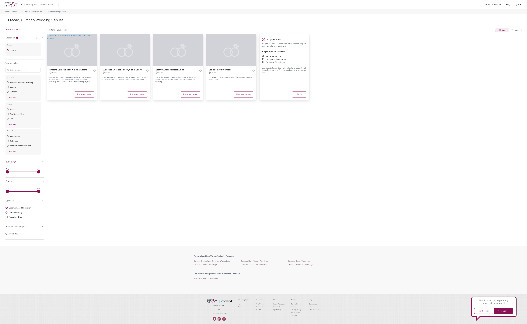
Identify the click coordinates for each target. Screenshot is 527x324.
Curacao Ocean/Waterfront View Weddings (212, 261)
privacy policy (213, 310)
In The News (278, 307)
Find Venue (260, 304)
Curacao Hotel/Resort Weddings (254, 261)
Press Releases (279, 304)
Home (240, 304)
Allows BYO (14, 234)
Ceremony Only (15, 212)
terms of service (225, 310)
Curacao (13, 50)
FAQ (310, 307)
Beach (12, 109)
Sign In (518, 4)
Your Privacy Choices (219, 313)
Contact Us (313, 304)
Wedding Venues (11, 12)
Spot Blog (277, 310)
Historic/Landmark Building (21, 82)
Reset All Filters (13, 29)
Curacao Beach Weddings (299, 261)
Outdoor (13, 92)
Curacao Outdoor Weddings (205, 264)
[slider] (7, 171)
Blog (507, 4)
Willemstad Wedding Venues (206, 278)
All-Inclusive (15, 136)
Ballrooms (14, 141)
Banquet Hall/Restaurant (20, 146)
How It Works (314, 310)
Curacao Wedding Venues (32, 12)
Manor (12, 119)
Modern (13, 87)
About (240, 307)
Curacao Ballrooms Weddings (300, 264)
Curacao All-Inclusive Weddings (254, 264)
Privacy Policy (296, 310)
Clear (38, 38)
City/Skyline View (17, 114)
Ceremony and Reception (20, 208)
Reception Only (15, 217)
